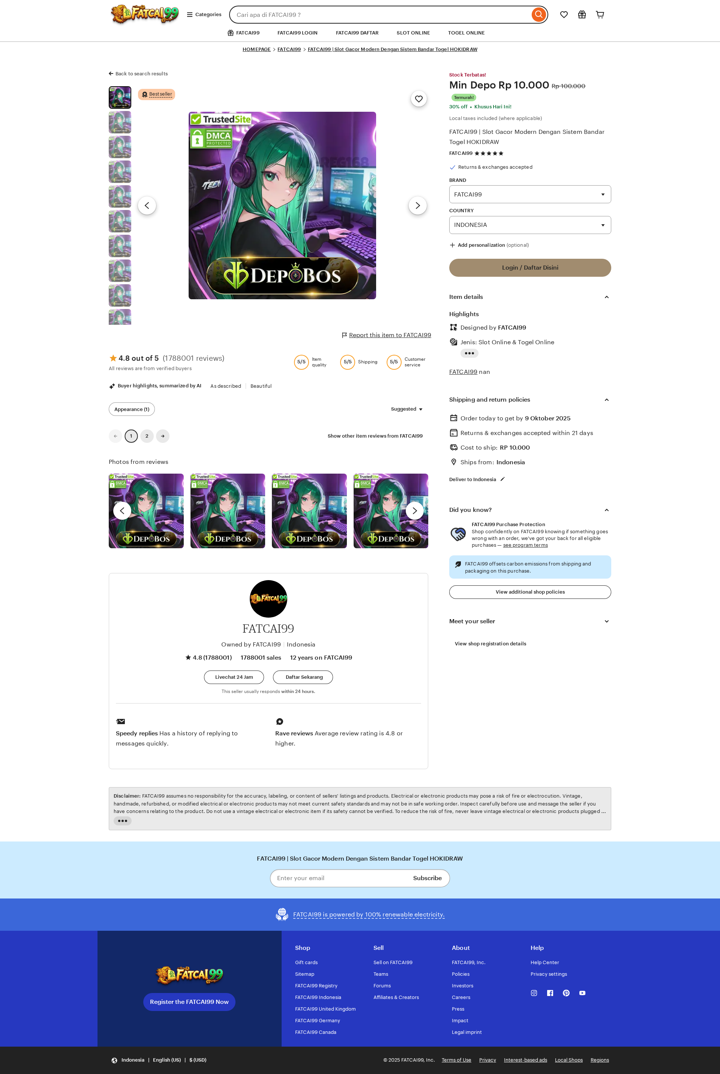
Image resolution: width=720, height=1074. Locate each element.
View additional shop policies (530, 592)
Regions (600, 1060)
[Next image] (418, 205)
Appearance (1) (131, 409)
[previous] (122, 511)
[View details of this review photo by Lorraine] (391, 511)
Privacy (487, 1060)
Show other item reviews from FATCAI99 (375, 436)
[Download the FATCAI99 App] (189, 976)
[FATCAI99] (144, 21)
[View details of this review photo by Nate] (228, 511)
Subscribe (427, 878)
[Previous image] (147, 205)
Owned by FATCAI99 (251, 644)
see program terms (525, 545)
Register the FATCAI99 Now (189, 1001)
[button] (234, 677)
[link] (115, 436)
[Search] (539, 15)
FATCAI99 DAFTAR (357, 33)
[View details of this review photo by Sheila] (146, 511)
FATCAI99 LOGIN (298, 33)
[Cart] (600, 15)
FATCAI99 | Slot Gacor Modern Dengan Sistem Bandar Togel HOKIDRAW (392, 49)
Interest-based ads (525, 1060)
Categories (208, 14)
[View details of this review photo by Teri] (309, 511)
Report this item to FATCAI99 (390, 335)
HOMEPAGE (257, 49)
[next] (415, 511)
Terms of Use (456, 1060)
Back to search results (142, 73)
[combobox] (379, 15)
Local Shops (569, 1060)
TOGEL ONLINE (466, 33)
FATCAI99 (289, 49)
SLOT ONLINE (413, 33)
